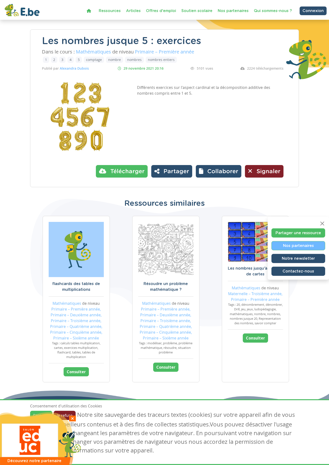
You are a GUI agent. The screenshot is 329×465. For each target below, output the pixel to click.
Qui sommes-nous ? (273, 11)
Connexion (313, 11)
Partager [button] (175, 171)
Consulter (76, 371)
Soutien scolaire (196, 11)
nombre (114, 59)
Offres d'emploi (161, 11)
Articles (133, 11)
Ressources (110, 11)
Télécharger (127, 171)
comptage (94, 59)
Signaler (267, 171)
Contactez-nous (298, 271)
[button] (218, 171)
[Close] (322, 223)
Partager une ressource (298, 233)
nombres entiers (161, 59)
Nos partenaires (233, 11)
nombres (134, 59)
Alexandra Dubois (74, 68)
